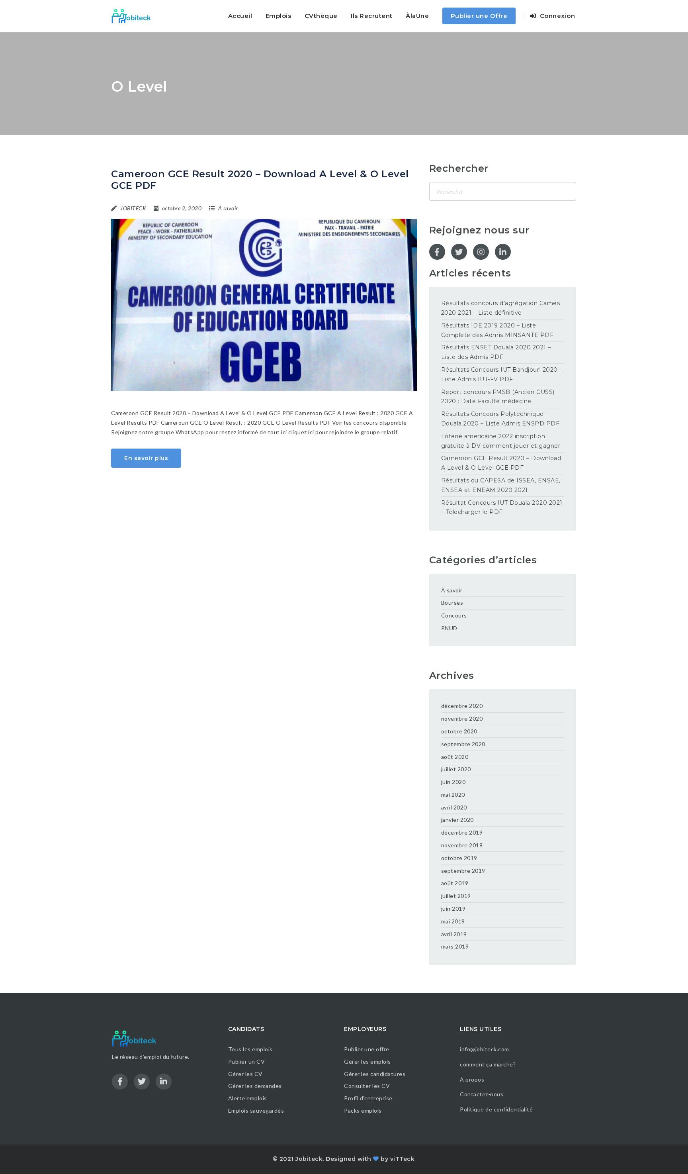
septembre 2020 (463, 744)
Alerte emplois (247, 1098)
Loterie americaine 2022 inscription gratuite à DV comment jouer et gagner (501, 441)
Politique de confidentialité (497, 1109)
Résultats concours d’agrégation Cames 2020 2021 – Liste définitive (500, 308)
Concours (454, 615)
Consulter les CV (367, 1085)
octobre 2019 (459, 858)
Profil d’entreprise (368, 1098)
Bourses (452, 602)
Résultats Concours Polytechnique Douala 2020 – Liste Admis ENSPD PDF (500, 418)
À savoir (228, 208)
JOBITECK (133, 208)
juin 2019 (453, 908)
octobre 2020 (459, 731)
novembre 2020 (462, 718)
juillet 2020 (456, 769)
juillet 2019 (456, 895)
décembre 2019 (462, 832)
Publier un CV (246, 1061)
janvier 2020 (457, 819)
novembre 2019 (462, 845)
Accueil (240, 16)
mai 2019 (453, 921)
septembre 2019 (463, 870)
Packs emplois (363, 1110)
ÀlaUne (417, 16)
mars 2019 (455, 946)
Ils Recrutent (372, 16)
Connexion (556, 16)
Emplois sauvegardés (256, 1110)
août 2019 (455, 883)
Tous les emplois (250, 1049)
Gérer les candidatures (374, 1073)
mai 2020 (453, 794)
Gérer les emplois (367, 1061)
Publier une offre (366, 1049)
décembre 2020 (462, 705)
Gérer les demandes (255, 1085)
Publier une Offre (479, 16)
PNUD (449, 628)
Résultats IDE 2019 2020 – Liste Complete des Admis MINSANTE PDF (497, 330)
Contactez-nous (481, 1094)
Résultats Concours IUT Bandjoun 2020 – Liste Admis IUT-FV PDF (502, 374)
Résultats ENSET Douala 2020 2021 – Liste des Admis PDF (496, 352)
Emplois (278, 16)
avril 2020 (454, 807)
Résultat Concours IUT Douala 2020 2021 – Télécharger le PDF (502, 507)
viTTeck (402, 1158)
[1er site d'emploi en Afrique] (135, 16)
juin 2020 (453, 781)
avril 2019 (454, 934)
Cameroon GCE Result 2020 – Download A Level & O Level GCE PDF (260, 179)
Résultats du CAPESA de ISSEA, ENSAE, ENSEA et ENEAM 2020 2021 (501, 485)
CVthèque (321, 16)
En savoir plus (146, 458)
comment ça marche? (488, 1064)
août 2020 (455, 756)
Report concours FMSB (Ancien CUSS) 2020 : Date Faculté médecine (498, 396)
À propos (472, 1079)
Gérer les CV (245, 1073)
